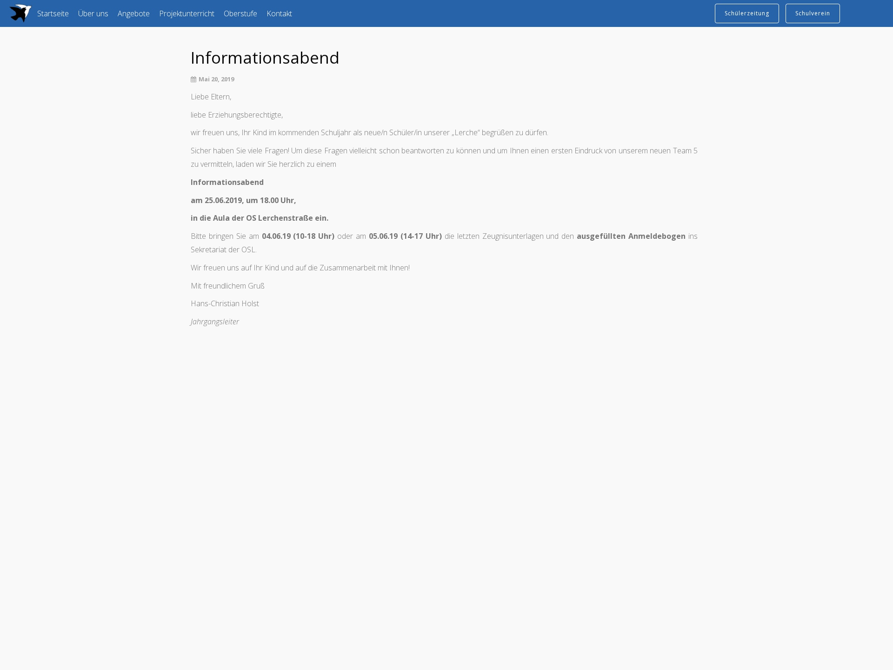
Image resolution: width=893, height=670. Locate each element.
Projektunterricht (186, 13)
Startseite (53, 13)
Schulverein (812, 13)
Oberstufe (240, 13)
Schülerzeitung (747, 13)
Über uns (93, 13)
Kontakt (279, 13)
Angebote (134, 13)
